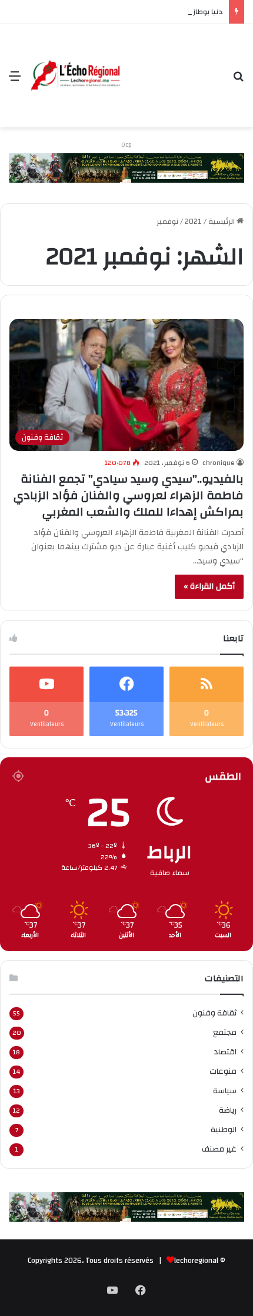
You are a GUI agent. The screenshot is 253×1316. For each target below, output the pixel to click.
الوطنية (224, 1129)
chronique (218, 462)
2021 (193, 222)
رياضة (228, 1110)
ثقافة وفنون (214, 1013)
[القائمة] (15, 80)
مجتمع (225, 1032)
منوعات (223, 1071)
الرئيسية (222, 222)
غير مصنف (219, 1149)
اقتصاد (225, 1051)
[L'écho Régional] (75, 76)
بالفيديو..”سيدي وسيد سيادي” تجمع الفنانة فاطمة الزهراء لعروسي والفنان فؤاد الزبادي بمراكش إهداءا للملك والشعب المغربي (129, 495)
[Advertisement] (172, 67)
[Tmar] (126, 167)
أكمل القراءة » (209, 586)
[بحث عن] (238, 80)
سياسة (225, 1090)
